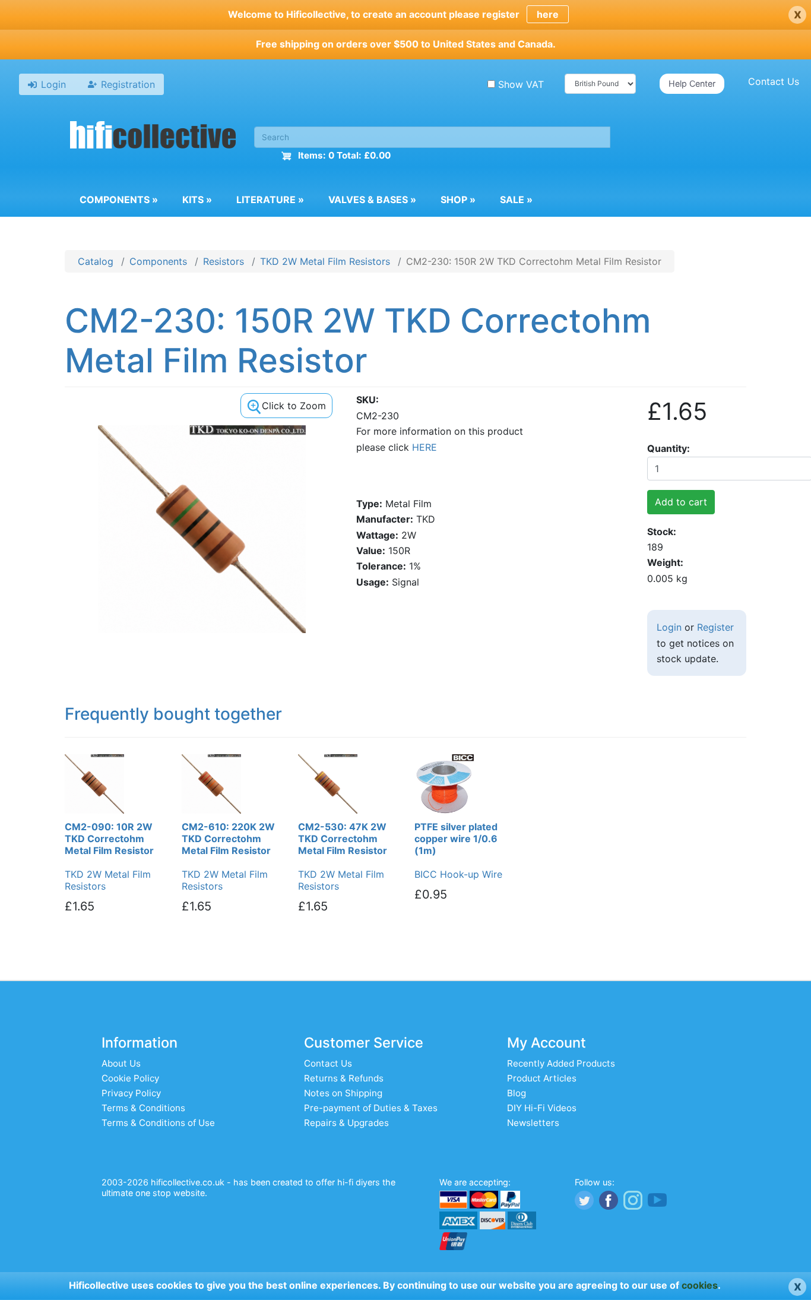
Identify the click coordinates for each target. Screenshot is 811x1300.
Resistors (223, 261)
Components (119, 199)
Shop (458, 199)
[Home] (153, 137)
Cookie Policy (130, 1078)
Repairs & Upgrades (346, 1122)
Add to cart (681, 502)
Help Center (692, 83)
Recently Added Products (561, 1063)
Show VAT (521, 84)
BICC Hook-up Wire (458, 874)
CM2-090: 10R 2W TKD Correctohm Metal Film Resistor (109, 838)
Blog (516, 1093)
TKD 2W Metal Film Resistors (325, 261)
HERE (424, 447)
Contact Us (773, 81)
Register (715, 627)
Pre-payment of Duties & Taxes (371, 1108)
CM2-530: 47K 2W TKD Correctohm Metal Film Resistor (342, 838)
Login (669, 627)
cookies (700, 1285)
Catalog (95, 261)
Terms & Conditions (143, 1108)
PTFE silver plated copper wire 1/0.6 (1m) (456, 838)
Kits (197, 199)
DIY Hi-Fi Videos (541, 1108)
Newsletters (533, 1122)
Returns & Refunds (344, 1078)
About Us (121, 1063)
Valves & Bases (372, 199)
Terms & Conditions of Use (158, 1122)
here (548, 14)
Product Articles (541, 1078)
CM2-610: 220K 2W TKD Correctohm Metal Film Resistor (228, 838)
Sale (516, 199)
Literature (270, 199)
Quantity (667, 448)
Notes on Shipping (343, 1093)
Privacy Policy (131, 1093)
